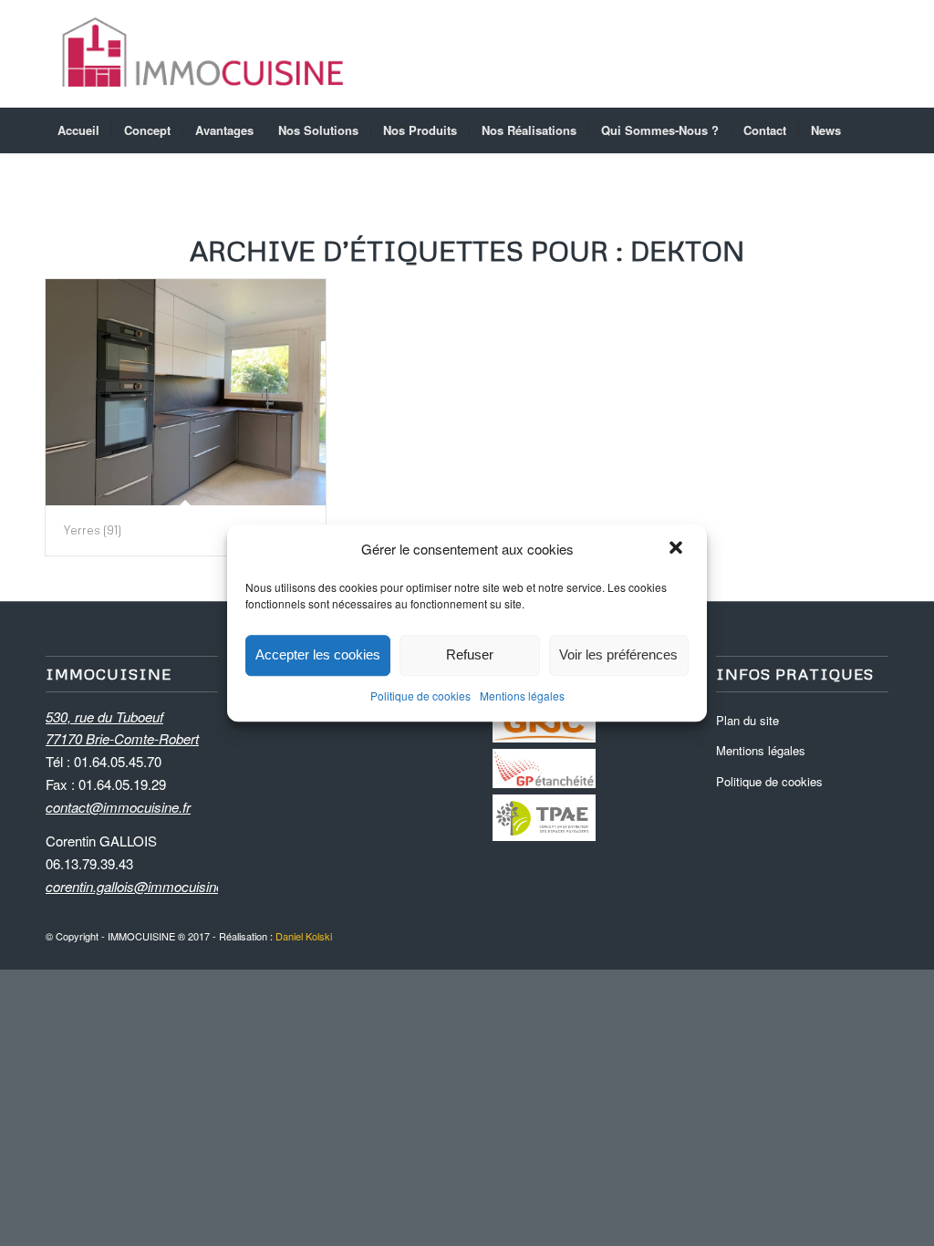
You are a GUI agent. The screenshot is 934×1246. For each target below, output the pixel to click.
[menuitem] (78, 130)
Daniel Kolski (303, 936)
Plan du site (747, 720)
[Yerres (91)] (186, 392)
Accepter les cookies (317, 655)
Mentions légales (522, 695)
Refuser (469, 655)
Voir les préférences (618, 655)
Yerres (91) (92, 530)
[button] (678, 550)
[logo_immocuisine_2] (203, 54)
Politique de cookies (420, 695)
